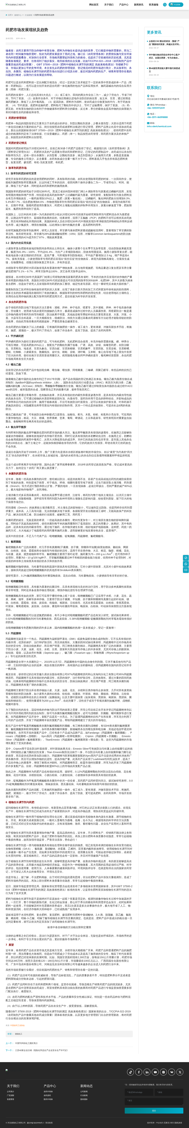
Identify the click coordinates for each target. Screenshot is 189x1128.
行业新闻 (28, 15)
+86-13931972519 (156, 108)
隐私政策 (178, 1122)
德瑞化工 (18, 1034)
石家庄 (166, 1122)
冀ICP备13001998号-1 (35, 1123)
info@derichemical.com (159, 126)
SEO (172, 1122)
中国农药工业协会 (17, 1025)
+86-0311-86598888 (157, 117)
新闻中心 (18, 15)
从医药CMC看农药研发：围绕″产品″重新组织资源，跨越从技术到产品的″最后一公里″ (164, 44)
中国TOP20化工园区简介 (26, 1043)
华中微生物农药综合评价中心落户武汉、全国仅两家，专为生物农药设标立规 (164, 58)
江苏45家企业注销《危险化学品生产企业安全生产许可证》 (42, 1050)
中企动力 (159, 1122)
